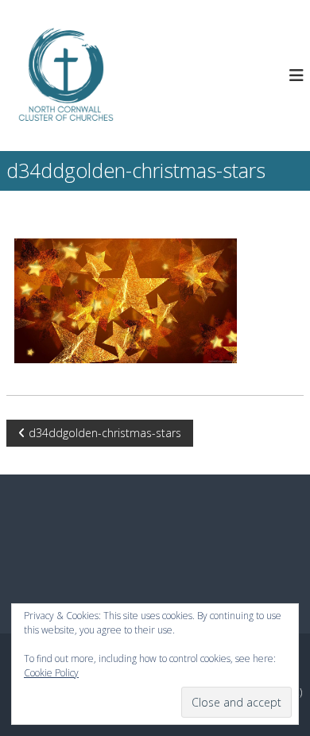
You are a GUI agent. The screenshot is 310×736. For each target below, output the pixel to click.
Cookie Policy (51, 673)
